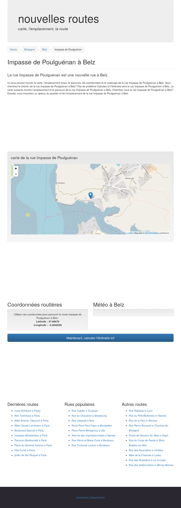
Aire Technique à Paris (27, 415)
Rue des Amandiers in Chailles (146, 450)
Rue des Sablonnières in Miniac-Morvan (151, 465)
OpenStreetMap (151, 232)
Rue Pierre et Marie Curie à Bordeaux (93, 440)
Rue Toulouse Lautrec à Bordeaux (91, 445)
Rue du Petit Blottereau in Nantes (147, 415)
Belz (44, 49)
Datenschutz (98, 497)
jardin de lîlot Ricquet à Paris (30, 455)
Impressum (82, 497)
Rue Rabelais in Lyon (141, 410)
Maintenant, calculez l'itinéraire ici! (90, 337)
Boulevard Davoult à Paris (28, 430)
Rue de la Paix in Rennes (143, 420)
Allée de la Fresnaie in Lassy (145, 455)
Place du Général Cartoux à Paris (33, 445)
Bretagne (29, 49)
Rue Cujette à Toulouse (85, 410)
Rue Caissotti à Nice (83, 420)
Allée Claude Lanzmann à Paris (32, 425)
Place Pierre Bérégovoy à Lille (88, 430)
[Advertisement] (90, 123)
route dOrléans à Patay (27, 410)
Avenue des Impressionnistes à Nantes (93, 435)
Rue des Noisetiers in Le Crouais (147, 460)
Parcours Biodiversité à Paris (30, 440)
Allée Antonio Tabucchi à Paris (31, 420)
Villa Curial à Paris (24, 450)
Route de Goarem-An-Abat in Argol (148, 435)
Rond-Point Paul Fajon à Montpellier (92, 425)
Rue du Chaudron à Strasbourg (89, 415)
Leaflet (130, 232)
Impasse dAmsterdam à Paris (31, 435)
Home (13, 49)
